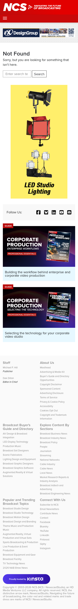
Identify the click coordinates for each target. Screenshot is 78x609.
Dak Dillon (8, 378)
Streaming (45, 455)
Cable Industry (47, 464)
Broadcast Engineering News (55, 493)
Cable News (46, 468)
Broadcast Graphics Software (18, 468)
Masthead (45, 367)
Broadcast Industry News (53, 438)
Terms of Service (48, 397)
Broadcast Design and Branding (19, 521)
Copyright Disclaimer (51, 384)
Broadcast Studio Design (16, 508)
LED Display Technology (15, 442)
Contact (44, 518)
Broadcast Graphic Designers (18, 463)
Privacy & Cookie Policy (52, 402)
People (43, 447)
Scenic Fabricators (12, 455)
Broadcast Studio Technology (18, 513)
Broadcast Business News (53, 433)
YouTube (44, 531)
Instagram (45, 548)
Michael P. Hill (10, 367)
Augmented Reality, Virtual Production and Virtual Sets (17, 536)
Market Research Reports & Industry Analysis (54, 479)
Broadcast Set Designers (16, 450)
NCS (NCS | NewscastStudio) (48, 587)
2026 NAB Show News (15, 568)
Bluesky (44, 526)
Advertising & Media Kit (52, 372)
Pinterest (44, 539)
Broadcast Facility (12, 559)
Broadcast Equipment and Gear (19, 555)
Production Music (12, 446)
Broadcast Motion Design (16, 517)
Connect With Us (53, 500)
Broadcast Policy (48, 442)
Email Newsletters (49, 509)
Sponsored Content (50, 389)
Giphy (43, 544)
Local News (46, 473)
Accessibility (46, 406)
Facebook (45, 522)
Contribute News (49, 513)
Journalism (45, 451)
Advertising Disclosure (51, 393)
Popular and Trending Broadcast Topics (19, 502)
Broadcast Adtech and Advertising (51, 487)
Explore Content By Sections (54, 427)
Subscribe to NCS (49, 504)
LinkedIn (44, 535)
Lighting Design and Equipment (19, 459)
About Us (47, 363)
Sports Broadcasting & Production (20, 542)
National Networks (50, 460)
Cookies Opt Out (49, 410)
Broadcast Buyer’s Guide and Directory (18, 427)
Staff (6, 363)
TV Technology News (14, 563)
